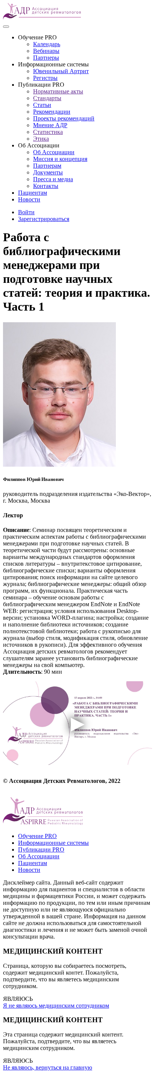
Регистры (45, 78)
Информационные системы (53, 843)
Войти (26, 212)
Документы (48, 172)
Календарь (46, 44)
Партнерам (47, 165)
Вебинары (46, 51)
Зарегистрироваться (43, 219)
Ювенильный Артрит (61, 71)
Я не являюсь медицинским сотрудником (56, 1005)
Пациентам (32, 192)
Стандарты (47, 98)
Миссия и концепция (60, 159)
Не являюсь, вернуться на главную (47, 1067)
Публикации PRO (41, 849)
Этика (41, 138)
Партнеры (46, 57)
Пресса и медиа (53, 179)
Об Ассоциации (53, 152)
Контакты (45, 186)
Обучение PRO (37, 836)
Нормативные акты (58, 91)
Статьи (42, 105)
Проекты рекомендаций (63, 118)
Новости (29, 199)
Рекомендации (51, 111)
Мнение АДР (50, 125)
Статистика (48, 132)
